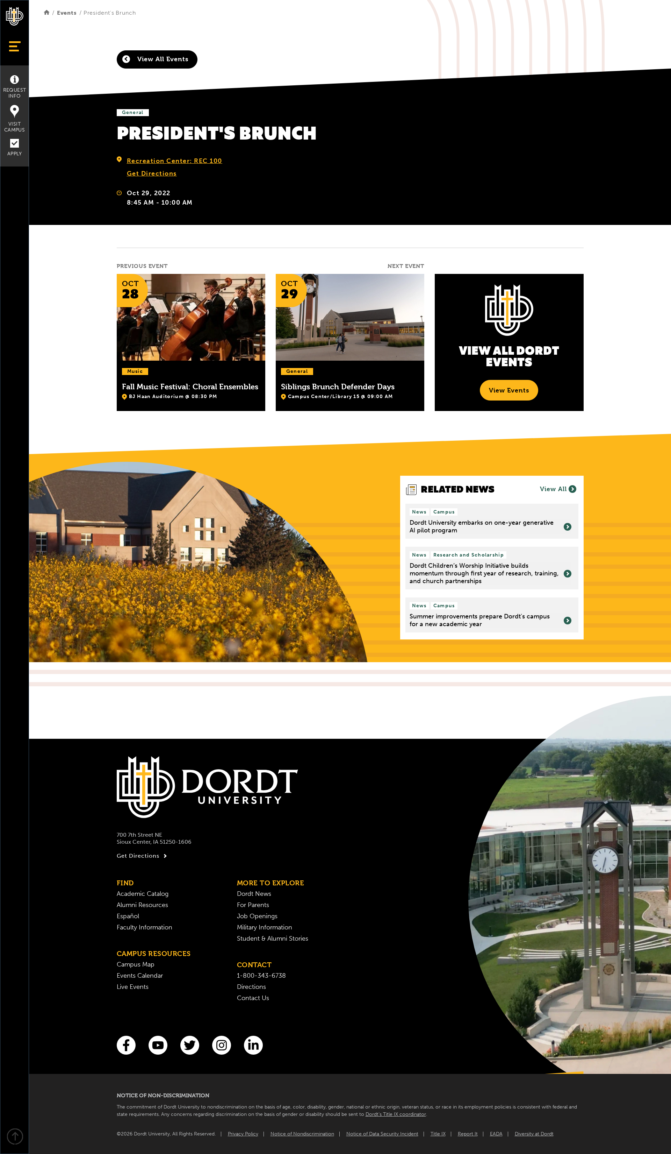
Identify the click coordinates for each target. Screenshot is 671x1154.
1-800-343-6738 (261, 975)
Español (128, 916)
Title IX (438, 1134)
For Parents (253, 905)
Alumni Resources (142, 905)
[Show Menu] (14, 46)
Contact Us (253, 998)
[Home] (46, 12)
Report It (468, 1134)
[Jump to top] (14, 1137)
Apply (14, 154)
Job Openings (257, 916)
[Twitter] (189, 1045)
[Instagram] (221, 1045)
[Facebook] (126, 1045)
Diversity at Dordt (534, 1134)
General (133, 112)
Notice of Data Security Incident (382, 1134)
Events (67, 12)
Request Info (14, 93)
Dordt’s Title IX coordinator (396, 1114)
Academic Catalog (142, 894)
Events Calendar (140, 975)
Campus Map (135, 964)
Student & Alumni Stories (272, 938)
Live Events (133, 987)
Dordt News (254, 894)
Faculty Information (144, 927)
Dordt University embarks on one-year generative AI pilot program (482, 526)
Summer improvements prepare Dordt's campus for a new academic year (480, 620)
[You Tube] (158, 1045)
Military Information (264, 927)
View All (553, 489)
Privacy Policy (243, 1134)
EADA (496, 1134)
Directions (251, 987)
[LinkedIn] (253, 1045)
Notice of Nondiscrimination (302, 1134)
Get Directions (152, 173)
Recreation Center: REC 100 (175, 161)
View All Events (161, 59)
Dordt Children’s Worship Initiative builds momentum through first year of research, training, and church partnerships (484, 573)
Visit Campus (14, 127)
